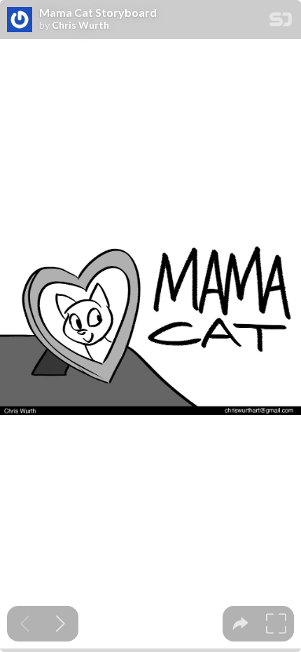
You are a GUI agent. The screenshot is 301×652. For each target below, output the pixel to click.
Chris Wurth (80, 25)
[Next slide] (60, 623)
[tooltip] (240, 623)
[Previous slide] (25, 623)
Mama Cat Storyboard (98, 12)
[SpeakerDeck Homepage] (281, 22)
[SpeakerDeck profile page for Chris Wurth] (19, 20)
